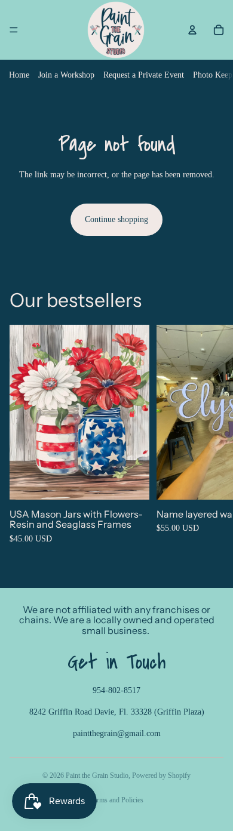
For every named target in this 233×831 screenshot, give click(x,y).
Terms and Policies (116, 800)
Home (19, 74)
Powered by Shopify (161, 775)
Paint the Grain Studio (97, 775)
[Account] (192, 30)
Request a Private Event (143, 74)
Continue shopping (116, 219)
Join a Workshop (66, 74)
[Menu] (13, 30)
